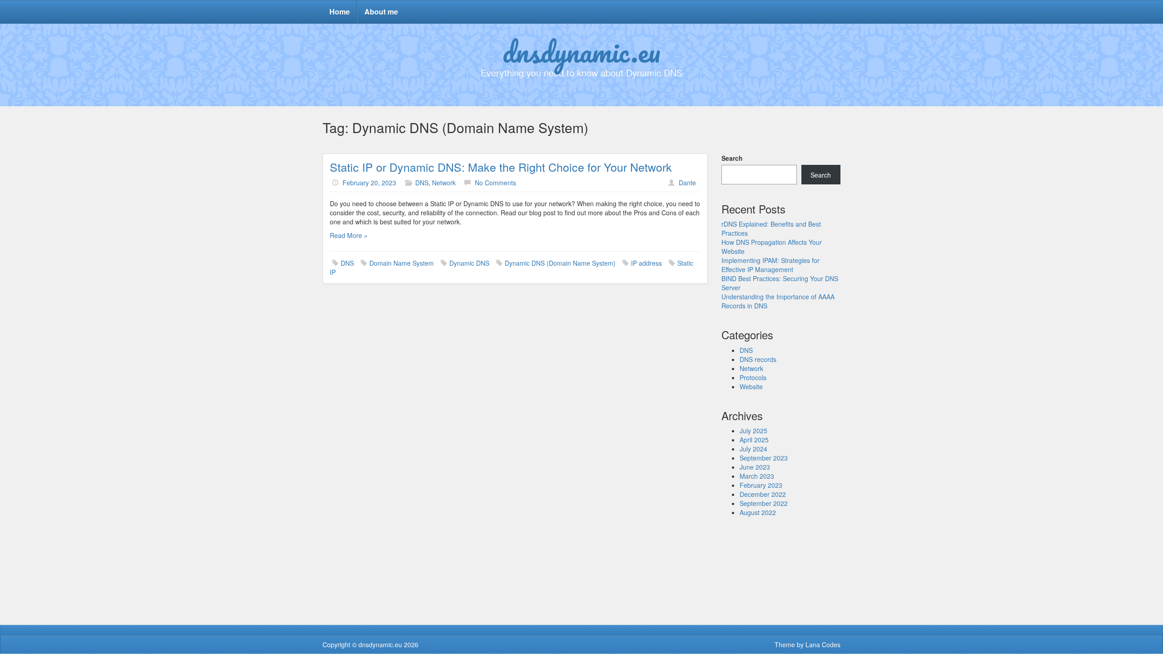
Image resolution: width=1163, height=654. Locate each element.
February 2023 (761, 485)
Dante (687, 182)
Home (339, 11)
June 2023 (755, 466)
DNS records (758, 359)
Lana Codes (822, 644)
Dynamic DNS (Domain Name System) (560, 263)
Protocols (753, 377)
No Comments (495, 182)
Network (444, 182)
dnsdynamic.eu (581, 51)
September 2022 (764, 503)
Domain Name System (401, 263)
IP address (646, 263)
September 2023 (764, 457)
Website (751, 386)
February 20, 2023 (369, 182)
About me (381, 11)
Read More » (349, 235)
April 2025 (754, 439)
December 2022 (763, 494)
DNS (421, 182)
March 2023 (757, 476)
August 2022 (758, 512)
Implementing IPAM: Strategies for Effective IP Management (770, 265)
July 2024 (753, 448)
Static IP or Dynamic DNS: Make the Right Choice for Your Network (501, 167)
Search (732, 158)
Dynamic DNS (469, 263)
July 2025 (753, 430)
